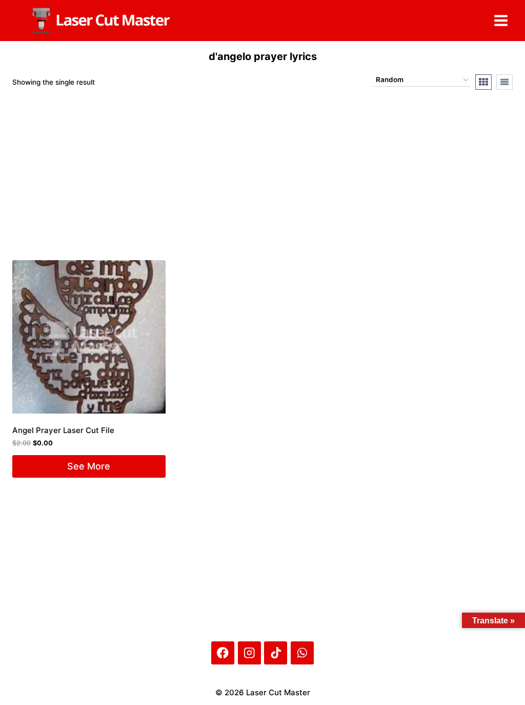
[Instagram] (249, 652)
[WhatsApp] (302, 652)
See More (88, 466)
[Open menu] (501, 20)
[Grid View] (483, 82)
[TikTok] (275, 652)
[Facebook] (222, 652)
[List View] (504, 82)
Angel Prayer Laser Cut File (63, 430)
